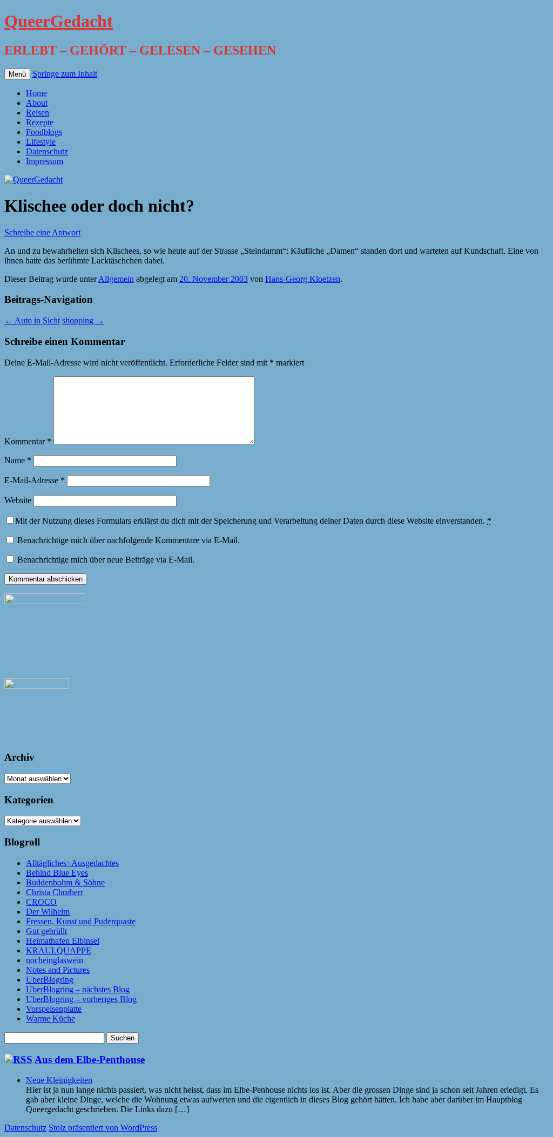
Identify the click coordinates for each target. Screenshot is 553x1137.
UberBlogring (49, 979)
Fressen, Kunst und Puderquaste (81, 921)
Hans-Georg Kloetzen (302, 278)
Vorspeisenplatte (54, 1008)
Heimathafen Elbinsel (62, 940)
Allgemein (116, 278)
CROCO (41, 901)
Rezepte (39, 122)
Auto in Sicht (32, 320)
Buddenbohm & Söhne (65, 882)
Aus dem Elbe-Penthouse (90, 1059)
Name (17, 460)
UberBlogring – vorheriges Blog (81, 999)
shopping (83, 320)
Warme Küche (50, 1018)
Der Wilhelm (48, 911)
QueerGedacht (58, 21)
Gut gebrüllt (46, 931)
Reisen (37, 112)
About (37, 102)
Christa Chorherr (54, 892)
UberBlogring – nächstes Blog (78, 989)
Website (17, 500)
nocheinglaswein (54, 960)
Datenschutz (47, 151)
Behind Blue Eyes (57, 872)
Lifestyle (41, 141)
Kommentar (27, 441)
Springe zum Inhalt (64, 73)
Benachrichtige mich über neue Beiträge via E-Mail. (105, 559)
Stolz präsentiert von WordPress (103, 1127)
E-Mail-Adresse (34, 480)
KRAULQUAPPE (58, 950)
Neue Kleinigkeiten (59, 1080)
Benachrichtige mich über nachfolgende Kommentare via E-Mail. (128, 540)
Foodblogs (44, 132)
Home (36, 93)
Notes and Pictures (58, 969)
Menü (17, 74)
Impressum (44, 161)
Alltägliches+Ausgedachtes (72, 863)
